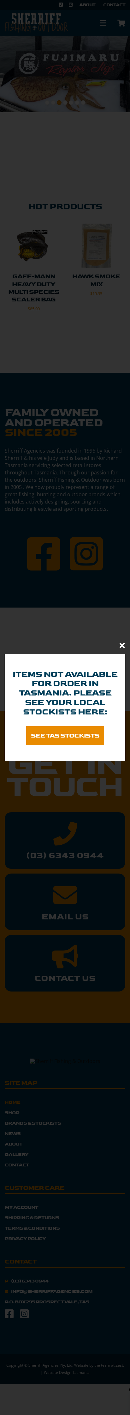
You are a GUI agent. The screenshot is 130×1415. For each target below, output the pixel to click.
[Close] (122, 645)
